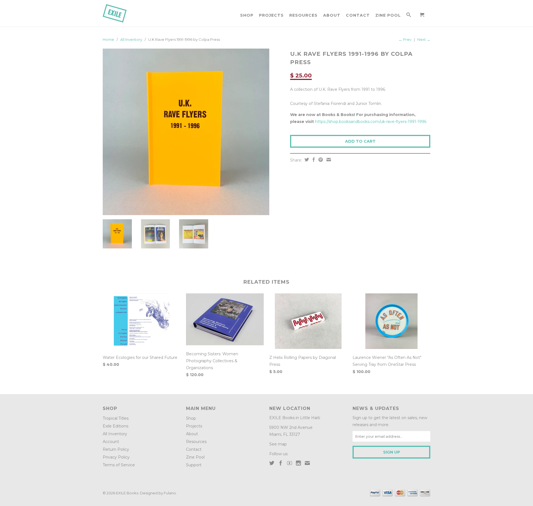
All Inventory (131, 39)
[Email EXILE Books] (307, 462)
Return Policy (116, 449)
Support (194, 464)
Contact (358, 15)
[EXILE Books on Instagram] (298, 462)
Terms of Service (119, 464)
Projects (271, 15)
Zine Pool (388, 15)
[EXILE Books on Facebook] (280, 462)
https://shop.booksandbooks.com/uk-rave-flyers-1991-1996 (370, 121)
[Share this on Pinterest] (320, 159)
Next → (423, 39)
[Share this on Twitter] (306, 159)
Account (111, 441)
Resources (303, 15)
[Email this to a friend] (328, 159)
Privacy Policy (116, 457)
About (331, 15)
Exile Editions (115, 426)
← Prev (405, 39)
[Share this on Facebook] (313, 159)
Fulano (170, 493)
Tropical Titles (116, 418)
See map (278, 444)
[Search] (408, 15)
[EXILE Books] (121, 13)
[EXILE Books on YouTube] (289, 462)
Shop (246, 15)
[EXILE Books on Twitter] (271, 462)
